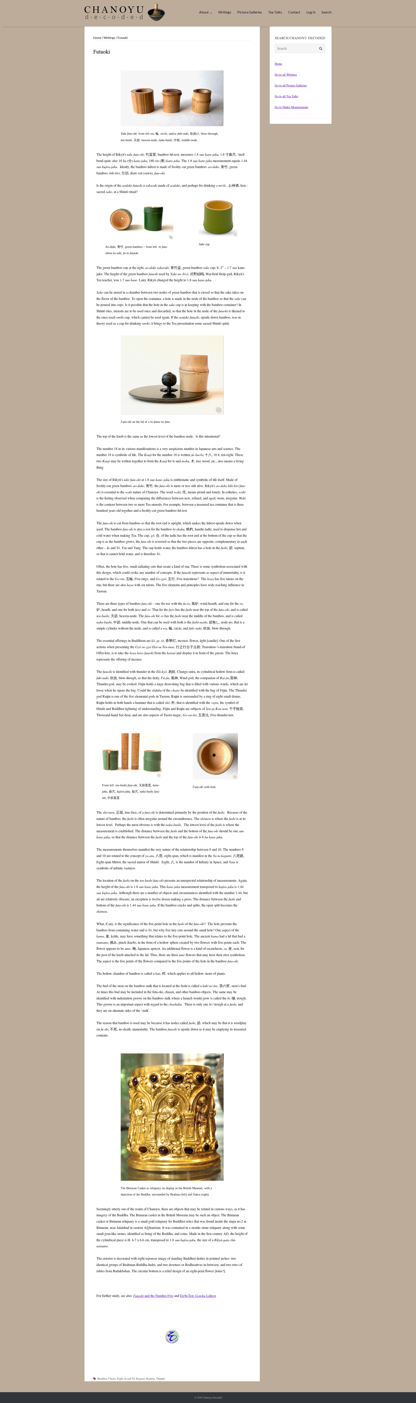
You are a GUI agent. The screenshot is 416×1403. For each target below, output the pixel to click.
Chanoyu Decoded (212, 1397)
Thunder (160, 1378)
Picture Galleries (249, 12)
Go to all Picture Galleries (291, 85)
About (204, 12)
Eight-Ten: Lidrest (198, 1295)
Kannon (150, 1378)
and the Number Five (153, 1295)
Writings (224, 12)
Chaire (112, 1378)
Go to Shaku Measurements (291, 107)
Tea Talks (275, 12)
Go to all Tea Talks (286, 96)
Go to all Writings (286, 74)
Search (327, 12)
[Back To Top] (405, 1393)
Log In (310, 12)
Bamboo (102, 1378)
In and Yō (129, 1378)
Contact (294, 12)
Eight (120, 1378)
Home (97, 37)
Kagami (140, 1378)
